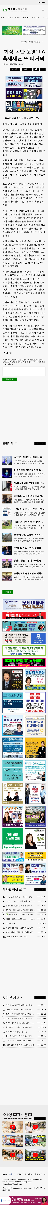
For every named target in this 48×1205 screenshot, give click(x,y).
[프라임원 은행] (12, 702)
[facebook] (43, 69)
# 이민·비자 (36, 18)
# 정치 (3, 18)
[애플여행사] (35, 856)
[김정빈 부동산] (35, 868)
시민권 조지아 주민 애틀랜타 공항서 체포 (20, 1005)
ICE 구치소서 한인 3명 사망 (16, 1032)
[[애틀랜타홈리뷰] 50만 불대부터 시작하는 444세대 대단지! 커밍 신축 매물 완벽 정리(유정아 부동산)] (35, 1127)
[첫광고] (24, 30)
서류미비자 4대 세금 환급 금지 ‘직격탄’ (20, 1023)
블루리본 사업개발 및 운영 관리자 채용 (20, 906)
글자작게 (15, 69)
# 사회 (17, 18)
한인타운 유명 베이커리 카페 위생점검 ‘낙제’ (20, 1010)
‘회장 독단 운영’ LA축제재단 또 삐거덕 (37, 42)
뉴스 (27, 42)
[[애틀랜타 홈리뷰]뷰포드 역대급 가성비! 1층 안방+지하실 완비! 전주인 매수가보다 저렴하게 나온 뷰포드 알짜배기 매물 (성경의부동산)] (35, 1155)
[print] (36, 69)
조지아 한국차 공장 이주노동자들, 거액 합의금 (20, 1014)
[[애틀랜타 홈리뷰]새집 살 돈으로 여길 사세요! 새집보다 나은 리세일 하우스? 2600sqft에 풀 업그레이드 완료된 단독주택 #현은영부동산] (12, 1155)
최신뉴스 (11, 1174)
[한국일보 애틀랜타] (14, 10)
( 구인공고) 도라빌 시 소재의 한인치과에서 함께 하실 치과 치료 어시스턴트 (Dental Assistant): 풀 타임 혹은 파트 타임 (20, 897)
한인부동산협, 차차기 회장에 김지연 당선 (20, 1027)
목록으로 (7, 592)
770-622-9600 (20, 1182)
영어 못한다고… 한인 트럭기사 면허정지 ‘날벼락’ (20, 1036)
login (44, 2)
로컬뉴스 (19, 1174)
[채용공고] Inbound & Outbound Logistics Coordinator (20, 919)
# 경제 (10, 18)
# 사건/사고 (26, 18)
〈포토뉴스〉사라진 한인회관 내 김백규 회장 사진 (20, 1040)
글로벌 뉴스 (29, 1174)
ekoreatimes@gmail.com (12, 1184)
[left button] (37, 443)
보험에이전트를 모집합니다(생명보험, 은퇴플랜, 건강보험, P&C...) (20, 928)
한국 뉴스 (38, 1174)
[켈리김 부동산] (35, 679)
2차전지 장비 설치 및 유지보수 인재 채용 (20, 910)
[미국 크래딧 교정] (24, 106)
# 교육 (45, 18)
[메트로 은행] (35, 725)
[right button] (43, 443)
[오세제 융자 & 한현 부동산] (24, 609)
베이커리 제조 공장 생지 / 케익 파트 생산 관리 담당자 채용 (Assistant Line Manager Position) (20, 932)
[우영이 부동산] (24, 631)
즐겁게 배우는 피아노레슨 (17, 937)
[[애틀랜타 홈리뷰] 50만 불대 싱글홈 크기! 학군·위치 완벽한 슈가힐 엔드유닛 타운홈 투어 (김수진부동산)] (12, 1141)
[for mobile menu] (43, 10)
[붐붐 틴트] (35, 702)
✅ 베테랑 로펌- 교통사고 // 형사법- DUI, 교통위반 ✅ (20, 914)
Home (4, 1174)
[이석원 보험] (24, 618)
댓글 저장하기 (9, 379)
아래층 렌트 (10, 923)
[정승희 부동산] (35, 816)
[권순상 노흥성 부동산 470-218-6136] (24, 81)
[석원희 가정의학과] (13, 857)
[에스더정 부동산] (35, 793)
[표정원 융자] (24, 93)
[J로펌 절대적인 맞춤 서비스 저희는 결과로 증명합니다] (12, 793)
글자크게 (27, 69)
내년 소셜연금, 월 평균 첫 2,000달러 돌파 (20, 1018)
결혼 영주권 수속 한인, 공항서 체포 (20, 1045)
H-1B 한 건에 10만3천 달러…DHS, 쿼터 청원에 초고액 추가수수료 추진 (20, 901)
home (23, 42)
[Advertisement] (24, 411)
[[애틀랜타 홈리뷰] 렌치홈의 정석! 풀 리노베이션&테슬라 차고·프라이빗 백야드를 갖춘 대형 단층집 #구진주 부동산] (35, 1141)
